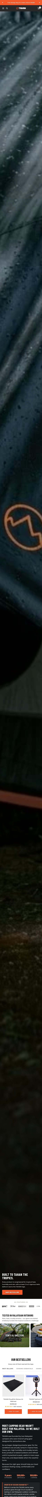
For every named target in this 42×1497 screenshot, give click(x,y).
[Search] (7, 8)
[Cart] (39, 8)
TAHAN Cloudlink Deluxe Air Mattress (13, 1400)
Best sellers (7, 1368)
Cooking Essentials (24, 1368)
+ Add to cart (13, 1411)
